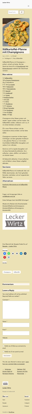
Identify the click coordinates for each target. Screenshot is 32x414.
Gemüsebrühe (11, 89)
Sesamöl (7, 91)
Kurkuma (9, 106)
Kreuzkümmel (21, 66)
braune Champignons (12, 80)
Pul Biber (9, 112)
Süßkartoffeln (19, 58)
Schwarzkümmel (7, 68)
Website (5, 338)
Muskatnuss (9, 104)
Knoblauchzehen (9, 97)
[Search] (21, 12)
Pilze (14, 58)
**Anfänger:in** (8, 58)
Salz (11, 115)
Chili (7, 100)
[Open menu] (28, 6)
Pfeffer (4, 115)
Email (5, 330)
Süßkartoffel (17, 272)
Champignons (7, 272)
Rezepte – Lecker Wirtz (10, 246)
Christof (14, 56)
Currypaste (11, 85)
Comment (6, 300)
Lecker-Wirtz (6, 2)
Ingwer (8, 95)
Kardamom (10, 110)
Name (5, 321)
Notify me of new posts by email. (14, 352)
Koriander (11, 108)
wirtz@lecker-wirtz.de (9, 196)
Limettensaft (8, 93)
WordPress (11, 412)
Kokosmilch (10, 87)
